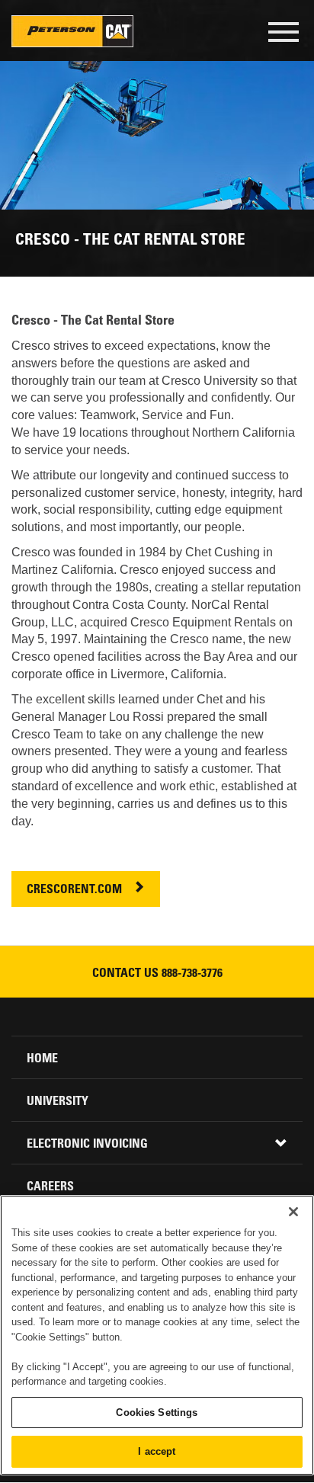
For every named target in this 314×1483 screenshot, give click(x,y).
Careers (50, 1187)
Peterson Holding (72, 31)
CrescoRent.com (74, 890)
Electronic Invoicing (87, 1145)
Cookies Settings (156, 1412)
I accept (156, 1451)
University (57, 1102)
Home (42, 1059)
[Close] (293, 1211)
